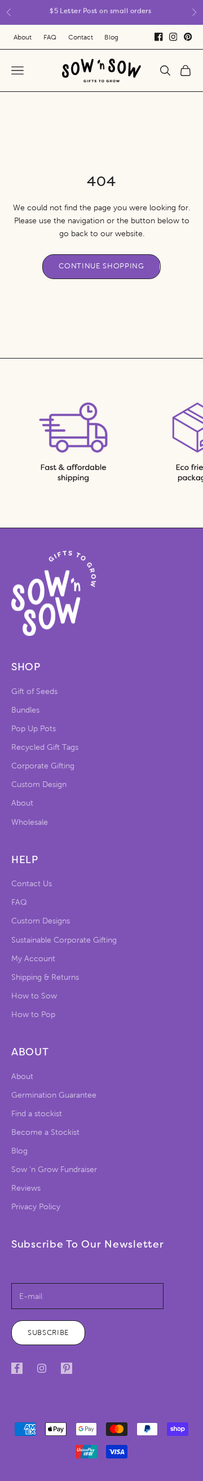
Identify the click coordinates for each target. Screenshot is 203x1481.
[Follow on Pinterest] (66, 1368)
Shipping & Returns (45, 977)
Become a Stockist (45, 1132)
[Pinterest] (188, 37)
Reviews (26, 1188)
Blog (111, 37)
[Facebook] (158, 37)
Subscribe (48, 1333)
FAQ (49, 37)
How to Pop (33, 1014)
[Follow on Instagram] (41, 1368)
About (23, 37)
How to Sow (34, 996)
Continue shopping (101, 266)
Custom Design (39, 784)
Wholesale (29, 822)
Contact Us (31, 883)
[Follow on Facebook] (17, 1368)
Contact (80, 37)
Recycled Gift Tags (44, 747)
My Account (33, 958)
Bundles (25, 710)
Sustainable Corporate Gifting (64, 940)
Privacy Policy (35, 1207)
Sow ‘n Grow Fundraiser (54, 1169)
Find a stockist (36, 1113)
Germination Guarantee (53, 1095)
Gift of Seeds (34, 691)
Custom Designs (40, 921)
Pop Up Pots (33, 728)
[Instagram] (173, 37)
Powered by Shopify (141, 1402)
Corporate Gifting (42, 766)
